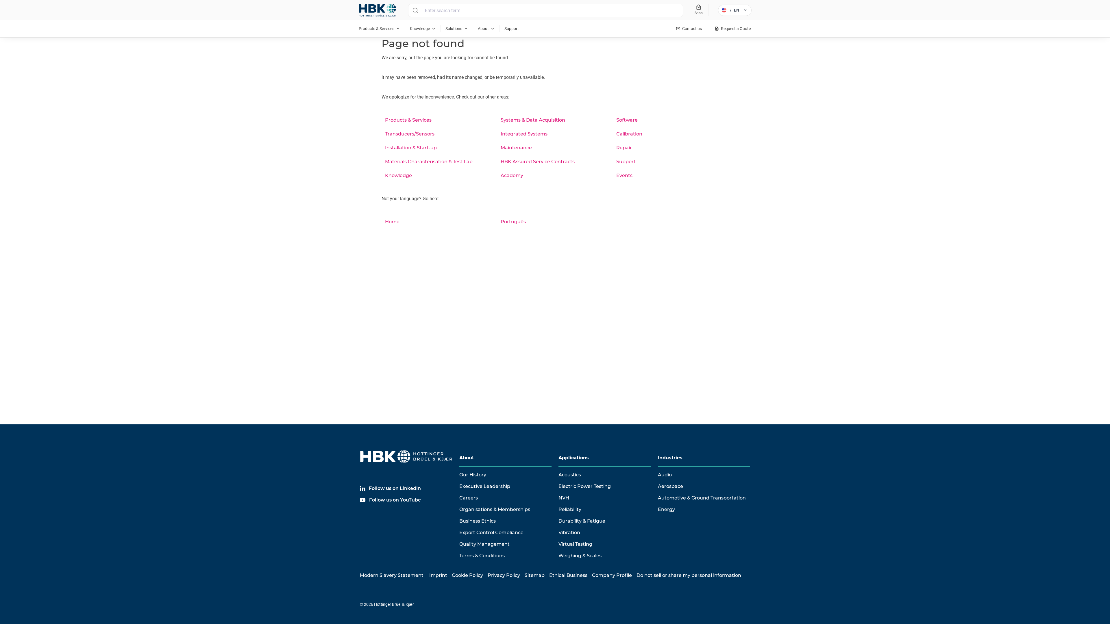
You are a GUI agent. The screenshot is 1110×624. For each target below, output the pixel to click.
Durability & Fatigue (581, 521)
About (466, 457)
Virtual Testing (575, 544)
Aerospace (670, 486)
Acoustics (569, 475)
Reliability (569, 509)
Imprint (438, 575)
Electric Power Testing (584, 486)
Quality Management (484, 544)
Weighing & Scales (580, 555)
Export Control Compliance (491, 532)
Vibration (569, 532)
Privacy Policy (504, 575)
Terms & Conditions (482, 555)
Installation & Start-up (411, 148)
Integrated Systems (524, 134)
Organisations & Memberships (494, 509)
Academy (512, 175)
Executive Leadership (484, 486)
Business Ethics (477, 521)
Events (624, 175)
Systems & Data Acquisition (533, 120)
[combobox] (545, 10)
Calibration (629, 134)
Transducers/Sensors (409, 134)
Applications (573, 457)
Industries (670, 457)
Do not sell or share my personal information (689, 575)
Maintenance (516, 148)
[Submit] (415, 10)
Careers (468, 498)
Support (626, 161)
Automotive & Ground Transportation (702, 498)
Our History (472, 475)
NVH (563, 498)
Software (627, 120)
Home (392, 221)
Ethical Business (568, 575)
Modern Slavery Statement (391, 575)
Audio (665, 475)
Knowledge (398, 175)
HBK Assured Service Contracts (538, 161)
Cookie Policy (467, 575)
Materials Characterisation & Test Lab (429, 161)
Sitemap (535, 575)
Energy (666, 509)
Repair (624, 148)
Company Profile (612, 575)
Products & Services (408, 120)
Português (513, 221)
